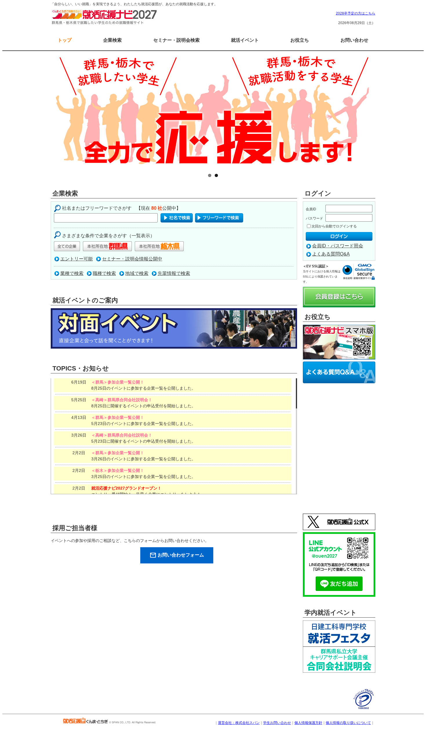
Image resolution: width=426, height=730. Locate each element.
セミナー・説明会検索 (176, 40)
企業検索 (112, 40)
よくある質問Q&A (331, 253)
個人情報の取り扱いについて (348, 723)
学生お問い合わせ (277, 723)
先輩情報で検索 (174, 273)
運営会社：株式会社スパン (239, 723)
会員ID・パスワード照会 (337, 245)
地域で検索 (136, 273)
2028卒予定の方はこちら (355, 13)
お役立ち (299, 40)
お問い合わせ (354, 40)
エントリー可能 (76, 258)
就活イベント (245, 40)
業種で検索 (71, 273)
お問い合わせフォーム (177, 555)
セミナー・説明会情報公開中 (132, 258)
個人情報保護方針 (308, 723)
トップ (65, 40)
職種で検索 (104, 273)
